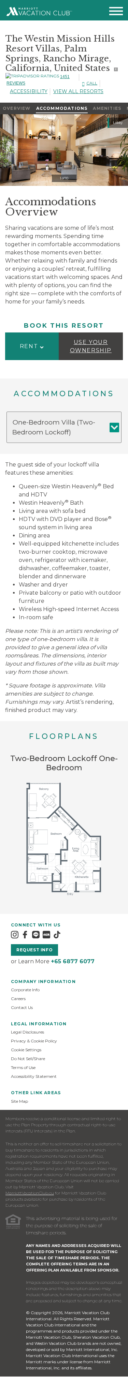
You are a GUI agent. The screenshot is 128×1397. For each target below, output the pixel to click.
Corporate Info (25, 989)
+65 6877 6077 (73, 961)
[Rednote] (46, 934)
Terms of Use (23, 1067)
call (91, 83)
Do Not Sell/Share (28, 1058)
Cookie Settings (26, 1049)
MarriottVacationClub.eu (29, 1192)
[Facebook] (25, 934)
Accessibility (28, 91)
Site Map (19, 1101)
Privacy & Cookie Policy (34, 1040)
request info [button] (34, 949)
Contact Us (22, 1007)
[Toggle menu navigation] (116, 12)
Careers (18, 998)
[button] (32, 346)
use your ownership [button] (91, 346)
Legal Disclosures (27, 1032)
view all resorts (78, 91)
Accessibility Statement (34, 1076)
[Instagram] (14, 934)
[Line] (36, 934)
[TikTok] (57, 934)
